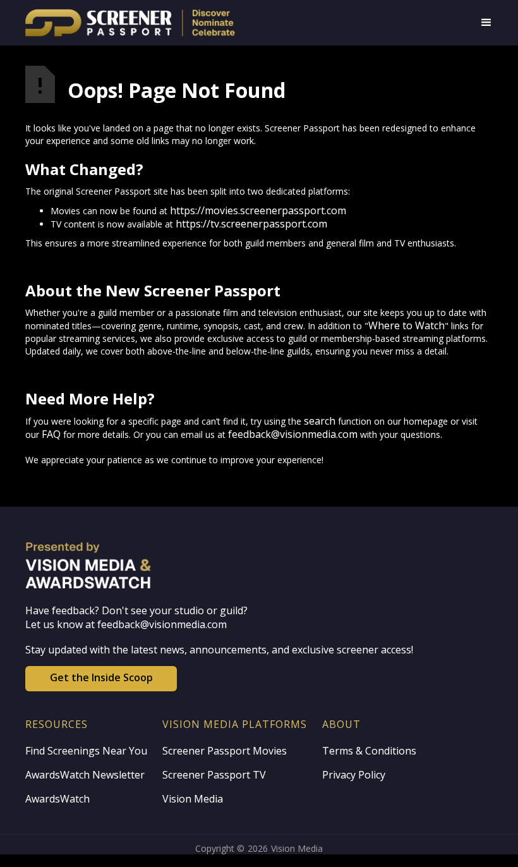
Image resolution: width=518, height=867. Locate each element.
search (319, 421)
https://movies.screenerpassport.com (258, 210)
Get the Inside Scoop (101, 677)
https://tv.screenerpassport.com (251, 224)
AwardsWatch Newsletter (85, 774)
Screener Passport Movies (224, 750)
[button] (486, 23)
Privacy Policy (353, 774)
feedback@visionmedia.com (293, 434)
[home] (165, 23)
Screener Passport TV (214, 774)
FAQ (51, 434)
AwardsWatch (57, 798)
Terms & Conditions (369, 750)
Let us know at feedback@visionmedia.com (126, 624)
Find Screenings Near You (86, 750)
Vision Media (192, 798)
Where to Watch (406, 325)
